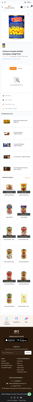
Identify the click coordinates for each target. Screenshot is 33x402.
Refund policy (20, 367)
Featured (3, 361)
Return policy (20, 369)
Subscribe (28, 352)
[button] (10, 340)
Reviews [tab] (20, 68)
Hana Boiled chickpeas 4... (9, 217)
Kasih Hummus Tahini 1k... (23, 306)
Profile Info (20, 361)
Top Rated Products (6, 367)
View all (27, 178)
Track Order (20, 365)
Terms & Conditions (12, 400)
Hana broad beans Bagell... (9, 195)
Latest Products (5, 363)
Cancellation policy (22, 372)
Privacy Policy (22, 400)
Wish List (19, 363)
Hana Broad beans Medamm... (24, 262)
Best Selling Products (6, 365)
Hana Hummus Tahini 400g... (9, 239)
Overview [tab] (13, 68)
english (29, 2)
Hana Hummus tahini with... (23, 239)
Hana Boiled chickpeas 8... (23, 217)
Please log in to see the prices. (11, 59)
